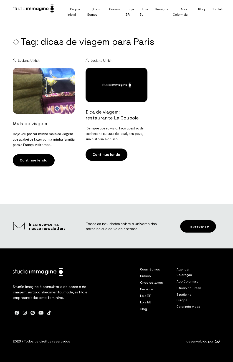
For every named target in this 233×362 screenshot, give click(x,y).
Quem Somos (150, 269)
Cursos (114, 9)
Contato (218, 9)
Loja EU (145, 302)
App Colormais (187, 281)
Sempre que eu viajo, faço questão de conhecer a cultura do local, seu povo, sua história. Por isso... (115, 133)
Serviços (161, 9)
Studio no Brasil (189, 288)
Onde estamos (151, 282)
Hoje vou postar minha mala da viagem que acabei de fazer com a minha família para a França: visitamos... (44, 139)
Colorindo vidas (188, 307)
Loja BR (145, 296)
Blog (201, 9)
